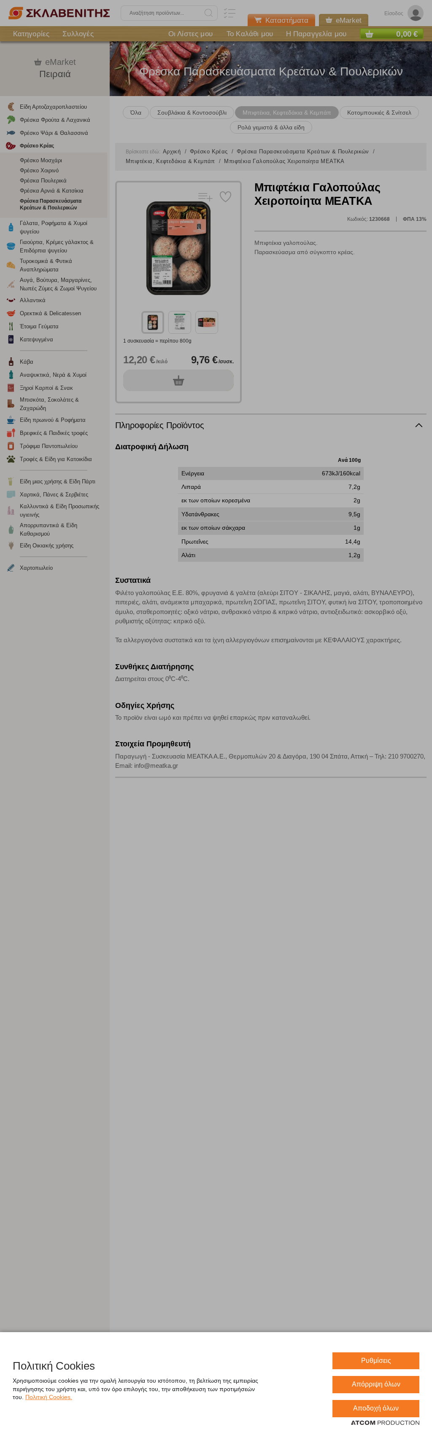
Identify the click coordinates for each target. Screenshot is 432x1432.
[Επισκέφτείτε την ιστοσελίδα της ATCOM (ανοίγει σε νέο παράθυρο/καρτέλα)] (385, 1423)
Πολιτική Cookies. (48, 1397)
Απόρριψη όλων (376, 1384)
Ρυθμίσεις (376, 1360)
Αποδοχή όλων (376, 1408)
